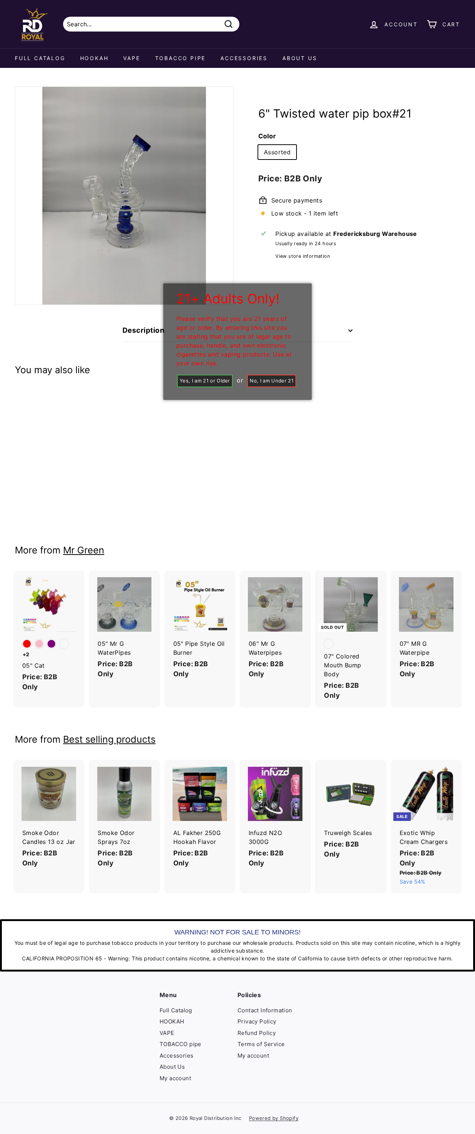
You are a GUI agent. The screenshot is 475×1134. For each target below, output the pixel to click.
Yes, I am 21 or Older (205, 381)
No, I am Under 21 (272, 381)
